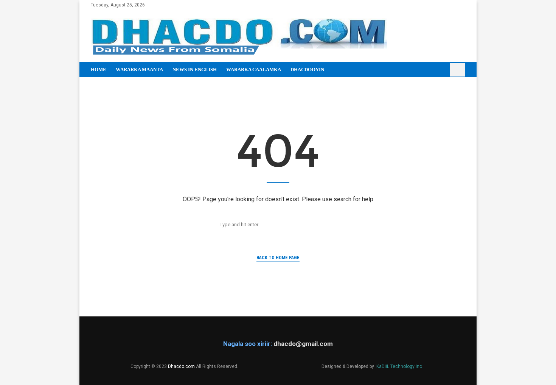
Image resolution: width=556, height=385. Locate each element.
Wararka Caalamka (253, 69)
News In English (194, 69)
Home (98, 69)
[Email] (462, 5)
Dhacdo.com (181, 366)
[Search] (457, 70)
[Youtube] (454, 5)
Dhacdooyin (307, 69)
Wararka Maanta (139, 69)
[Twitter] (445, 5)
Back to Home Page (278, 257)
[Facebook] (436, 5)
